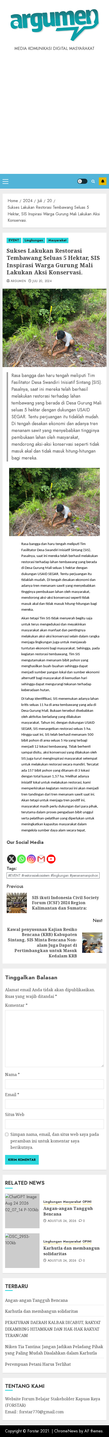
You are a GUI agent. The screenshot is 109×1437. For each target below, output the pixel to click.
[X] (11, 855)
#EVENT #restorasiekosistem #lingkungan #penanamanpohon (53, 875)
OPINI (87, 1202)
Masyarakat (57, 240)
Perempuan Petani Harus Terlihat (38, 1364)
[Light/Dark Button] (82, 181)
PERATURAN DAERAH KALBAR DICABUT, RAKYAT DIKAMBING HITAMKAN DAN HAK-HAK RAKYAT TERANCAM (53, 1329)
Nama (12, 1074)
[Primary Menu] (5, 181)
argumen (18, 281)
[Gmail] (41, 855)
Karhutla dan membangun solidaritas (71, 1251)
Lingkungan (34, 240)
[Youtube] (51, 855)
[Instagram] (31, 855)
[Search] (93, 181)
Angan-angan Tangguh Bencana (68, 1211)
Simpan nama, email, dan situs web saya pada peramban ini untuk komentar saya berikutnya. (54, 1141)
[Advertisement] (54, 109)
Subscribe (102, 181)
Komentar (16, 1005)
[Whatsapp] (21, 855)
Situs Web (14, 1114)
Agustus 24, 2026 (62, 1221)
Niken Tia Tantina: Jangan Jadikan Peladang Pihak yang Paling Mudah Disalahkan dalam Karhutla (54, 1350)
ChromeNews (66, 1431)
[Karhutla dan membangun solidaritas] (22, 1250)
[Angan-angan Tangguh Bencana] (22, 1211)
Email (12, 1094)
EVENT (14, 240)
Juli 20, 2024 (42, 281)
